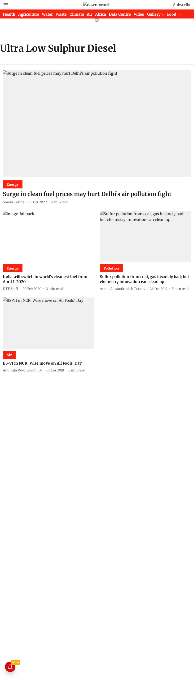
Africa (100, 14)
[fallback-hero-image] (97, 123)
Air (89, 14)
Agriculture (28, 14)
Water (47, 14)
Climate (77, 14)
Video (139, 14)
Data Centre (120, 14)
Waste (61, 14)
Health (9, 14)
